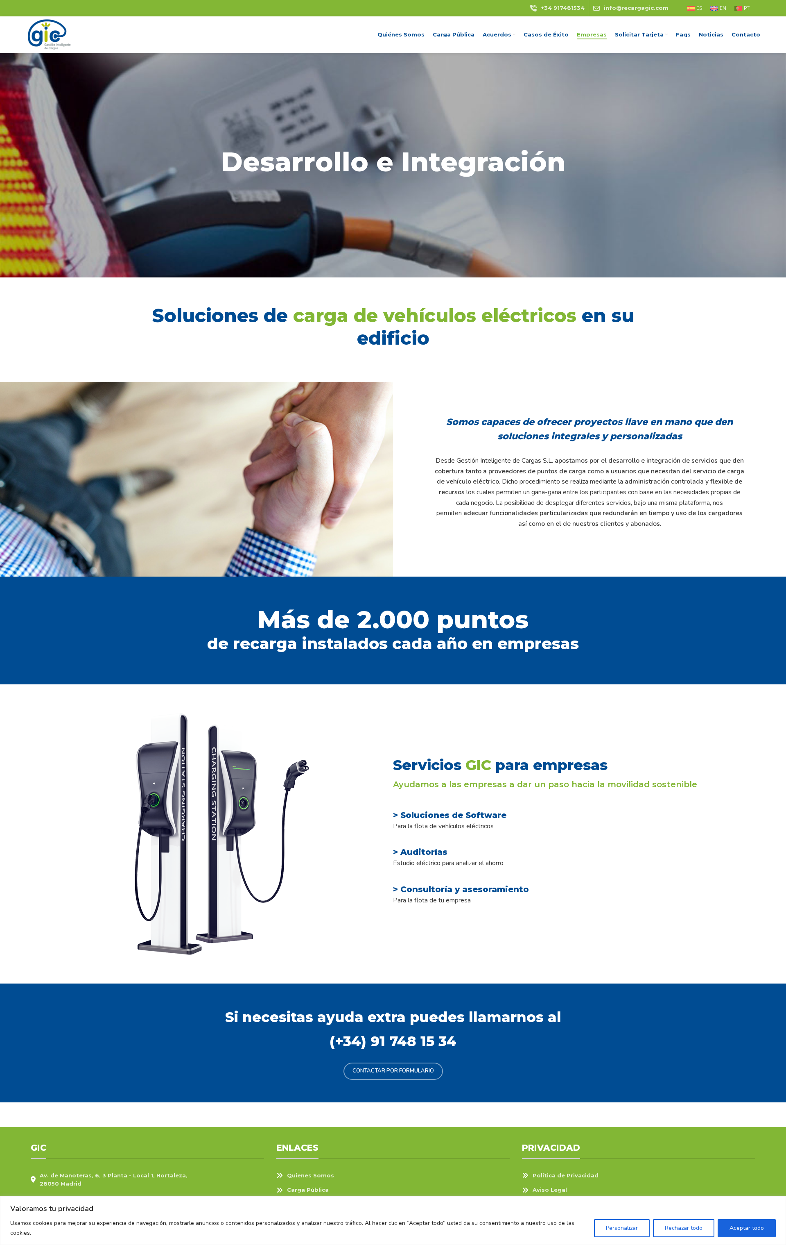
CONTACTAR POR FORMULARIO (393, 1071)
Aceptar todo (747, 1228)
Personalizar (622, 1228)
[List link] (393, 1175)
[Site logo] (48, 34)
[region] (393, 1220)
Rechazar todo (683, 1228)
